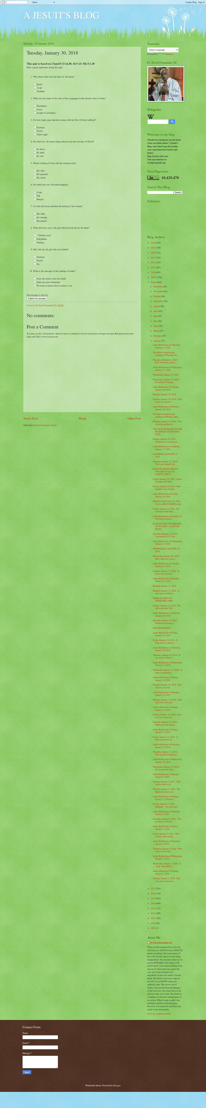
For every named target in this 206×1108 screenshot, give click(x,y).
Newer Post (30, 418)
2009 (153, 928)
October (157, 296)
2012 (153, 913)
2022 (153, 262)
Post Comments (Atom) (46, 425)
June (156, 315)
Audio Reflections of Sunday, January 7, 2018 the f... (166, 798)
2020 (153, 272)
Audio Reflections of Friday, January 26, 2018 (165, 495)
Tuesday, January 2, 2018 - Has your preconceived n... (166, 880)
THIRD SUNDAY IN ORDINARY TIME (163, 599)
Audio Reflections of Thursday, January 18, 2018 (166, 649)
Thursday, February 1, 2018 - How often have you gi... (165, 361)
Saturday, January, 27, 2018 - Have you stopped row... (165, 463)
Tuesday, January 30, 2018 (164, 394)
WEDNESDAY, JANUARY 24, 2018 (166, 550)
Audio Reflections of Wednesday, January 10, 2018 (167, 760)
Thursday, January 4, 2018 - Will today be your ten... (167, 850)
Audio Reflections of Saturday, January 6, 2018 (166, 813)
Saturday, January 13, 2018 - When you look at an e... (165, 723)
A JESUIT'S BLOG (61, 14)
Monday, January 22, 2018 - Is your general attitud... (166, 592)
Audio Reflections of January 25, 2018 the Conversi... (167, 517)
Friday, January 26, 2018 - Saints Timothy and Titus (167, 480)
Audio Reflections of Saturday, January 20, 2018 (166, 614)
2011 (153, 918)
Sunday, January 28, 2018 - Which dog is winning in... (165, 440)
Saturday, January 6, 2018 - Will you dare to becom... (167, 820)
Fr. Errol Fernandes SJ (161, 942)
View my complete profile (159, 1013)
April (156, 325)
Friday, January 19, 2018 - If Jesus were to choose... (165, 641)
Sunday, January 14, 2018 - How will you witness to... (167, 716)
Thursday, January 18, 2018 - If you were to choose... (166, 656)
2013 (153, 908)
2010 (153, 923)
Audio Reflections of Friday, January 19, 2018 (165, 634)
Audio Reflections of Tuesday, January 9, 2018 (166, 775)
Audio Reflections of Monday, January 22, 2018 (166, 580)
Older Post (134, 418)
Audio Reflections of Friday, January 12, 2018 (165, 731)
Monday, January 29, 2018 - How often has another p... (167, 423)
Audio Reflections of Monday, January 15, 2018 (166, 694)
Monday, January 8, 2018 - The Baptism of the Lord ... (166, 790)
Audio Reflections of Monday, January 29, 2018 (166, 408)
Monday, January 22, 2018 (164, 585)
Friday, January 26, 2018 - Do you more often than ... (166, 510)
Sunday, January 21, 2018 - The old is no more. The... (167, 607)
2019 (153, 277)
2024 (153, 252)
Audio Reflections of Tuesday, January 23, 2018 (166, 565)
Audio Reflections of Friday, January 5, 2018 (165, 828)
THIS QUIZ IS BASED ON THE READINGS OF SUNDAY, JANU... (167, 431)
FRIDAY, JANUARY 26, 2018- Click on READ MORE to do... (167, 502)
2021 (153, 267)
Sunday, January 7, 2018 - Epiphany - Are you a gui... (166, 805)
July (156, 311)
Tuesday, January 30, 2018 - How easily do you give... (167, 400)
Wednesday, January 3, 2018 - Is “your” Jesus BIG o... (167, 865)
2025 (153, 247)
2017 (153, 888)
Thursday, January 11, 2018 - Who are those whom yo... (165, 753)
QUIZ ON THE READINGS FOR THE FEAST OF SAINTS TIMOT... (165, 471)
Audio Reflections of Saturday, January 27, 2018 (166, 448)
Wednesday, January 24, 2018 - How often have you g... (166, 557)
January (157, 340)
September (159, 301)
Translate (169, 53)
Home (82, 418)
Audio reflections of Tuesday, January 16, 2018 (166, 679)
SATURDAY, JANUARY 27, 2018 (165, 455)
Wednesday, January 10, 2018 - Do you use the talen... (166, 768)
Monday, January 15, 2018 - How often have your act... (167, 701)
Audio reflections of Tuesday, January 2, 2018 (166, 872)
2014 (153, 903)
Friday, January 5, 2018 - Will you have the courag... (166, 835)
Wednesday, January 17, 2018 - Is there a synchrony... (167, 671)
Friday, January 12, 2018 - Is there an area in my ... (165, 738)
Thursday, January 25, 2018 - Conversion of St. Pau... (165, 535)
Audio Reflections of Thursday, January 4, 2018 (166, 842)
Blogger (116, 1085)
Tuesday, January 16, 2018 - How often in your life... (167, 686)
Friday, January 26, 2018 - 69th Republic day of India (166, 488)
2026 (153, 242)
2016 (153, 893)
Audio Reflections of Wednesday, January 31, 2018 (167, 368)
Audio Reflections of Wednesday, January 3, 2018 (167, 857)
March (157, 330)
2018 (153, 282)
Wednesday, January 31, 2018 (166, 374)
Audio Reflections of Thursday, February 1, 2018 (166, 346)
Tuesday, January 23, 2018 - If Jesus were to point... (166, 572)
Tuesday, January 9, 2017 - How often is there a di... (167, 783)
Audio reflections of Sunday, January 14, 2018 (165, 708)
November (159, 291)
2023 (153, 257)
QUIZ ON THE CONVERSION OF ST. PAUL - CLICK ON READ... (167, 526)
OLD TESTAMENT (161, 627)
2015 (153, 898)
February (158, 335)
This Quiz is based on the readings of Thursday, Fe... (165, 354)
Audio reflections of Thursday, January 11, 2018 (166, 746)
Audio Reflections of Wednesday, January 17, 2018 (167, 664)
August (157, 306)
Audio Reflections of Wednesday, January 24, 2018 (167, 542)
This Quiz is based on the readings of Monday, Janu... (166, 415)
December (158, 286)
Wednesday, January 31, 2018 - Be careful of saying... (166, 381)
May (156, 320)
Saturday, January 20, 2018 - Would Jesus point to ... (165, 622)
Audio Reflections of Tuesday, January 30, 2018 (166, 388)
